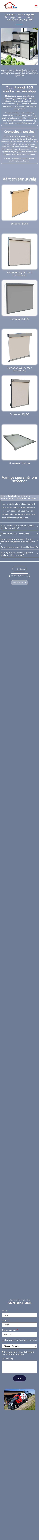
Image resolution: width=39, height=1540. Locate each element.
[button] (36, 6)
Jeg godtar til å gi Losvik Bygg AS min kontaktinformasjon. (18, 1353)
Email (4, 1320)
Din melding (7, 1358)
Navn (4, 1311)
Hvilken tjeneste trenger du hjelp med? (19, 1340)
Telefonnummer (9, 1330)
